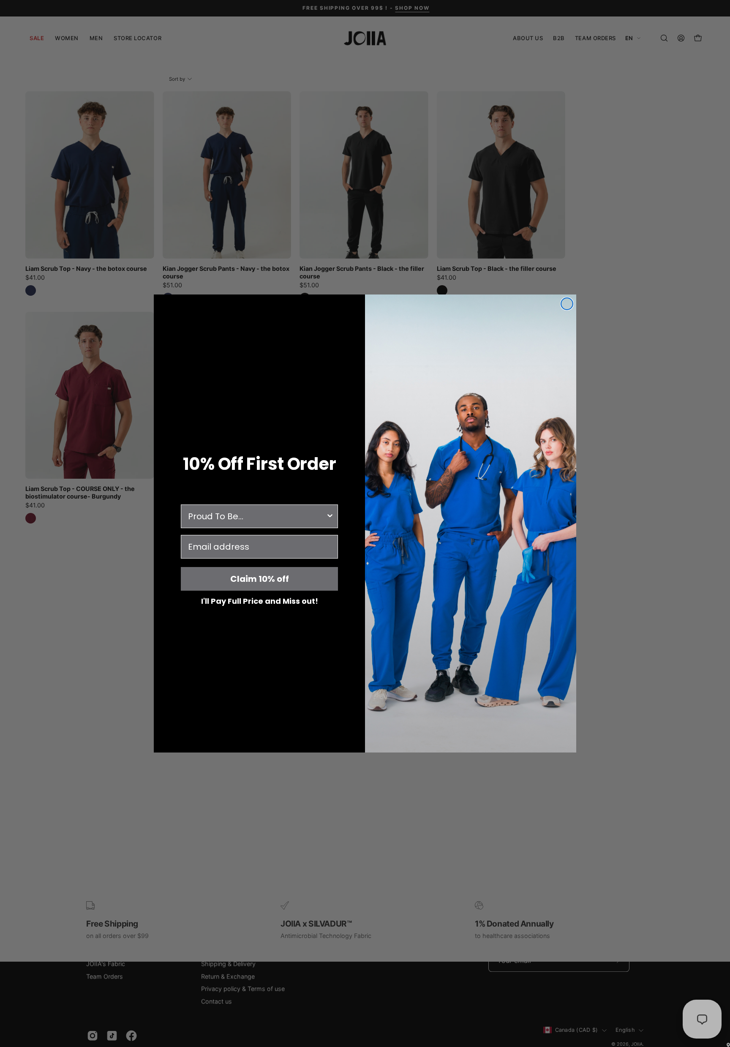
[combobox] (257, 516)
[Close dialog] (567, 304)
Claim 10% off (259, 579)
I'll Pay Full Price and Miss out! (259, 600)
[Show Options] (330, 516)
